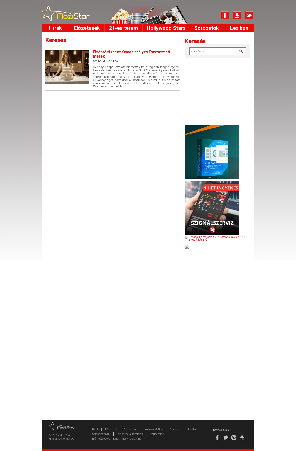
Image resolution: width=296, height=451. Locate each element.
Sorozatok (206, 28)
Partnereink (157, 434)
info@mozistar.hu (131, 438)
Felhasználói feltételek (129, 434)
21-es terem (123, 28)
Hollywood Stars (166, 28)
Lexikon (239, 28)
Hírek (55, 28)
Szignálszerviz (100, 434)
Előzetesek (87, 28)
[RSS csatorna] (213, 15)
